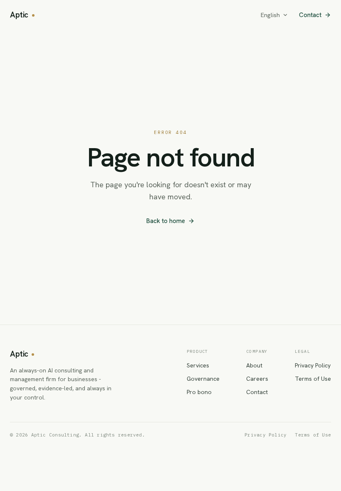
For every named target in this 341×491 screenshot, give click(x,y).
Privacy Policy (313, 365)
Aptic (19, 15)
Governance (203, 378)
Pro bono (199, 392)
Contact (310, 15)
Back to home (165, 221)
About (254, 365)
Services (198, 365)
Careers (257, 378)
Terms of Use (313, 378)
